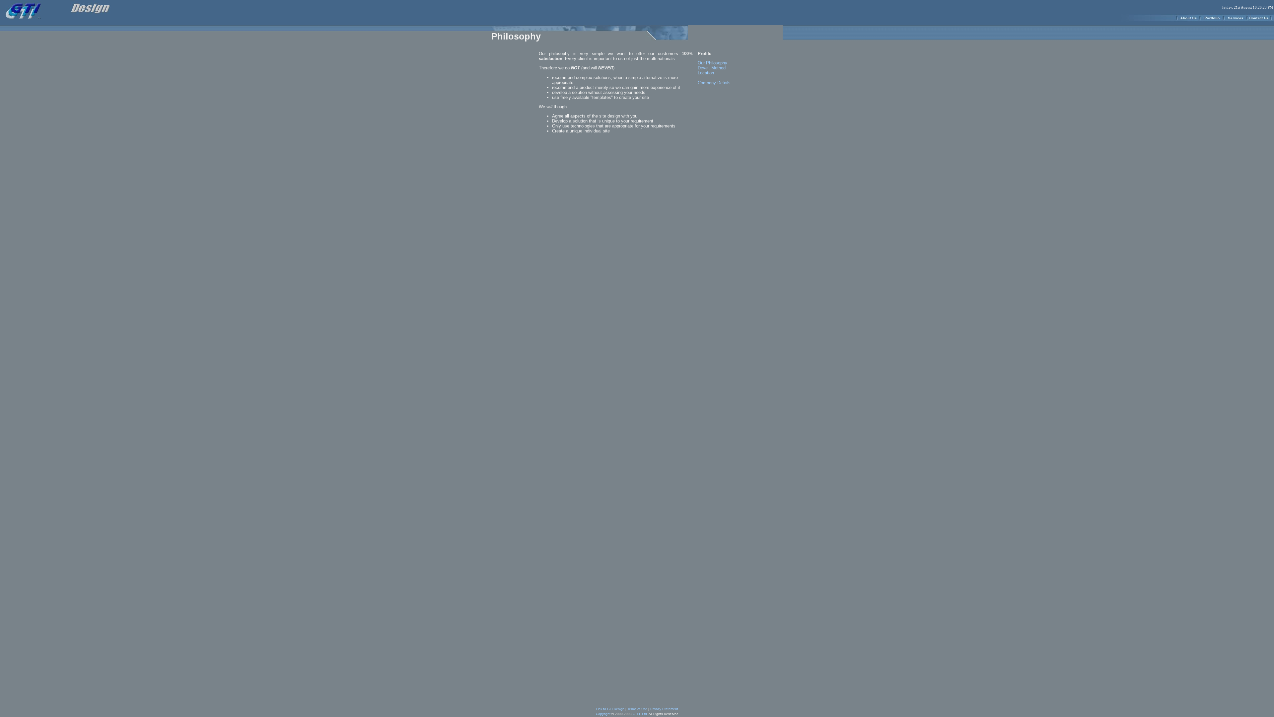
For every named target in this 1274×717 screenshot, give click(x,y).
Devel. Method (712, 67)
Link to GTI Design (610, 709)
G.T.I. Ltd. (640, 714)
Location (706, 72)
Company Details (714, 82)
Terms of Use (637, 709)
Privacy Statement (664, 709)
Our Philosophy (712, 62)
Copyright (603, 714)
